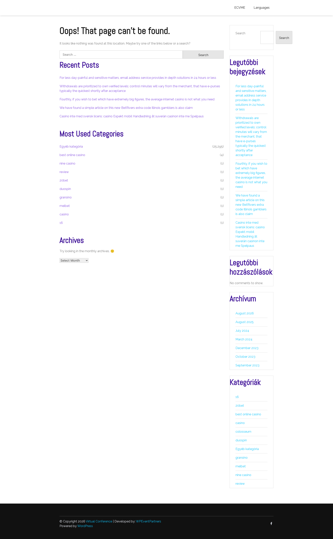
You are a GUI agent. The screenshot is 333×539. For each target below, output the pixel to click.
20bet (64, 180)
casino (64, 214)
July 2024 (242, 330)
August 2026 (244, 313)
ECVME (239, 7)
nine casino (67, 163)
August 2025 (244, 322)
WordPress (85, 526)
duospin (65, 189)
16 (61, 223)
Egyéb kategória (71, 146)
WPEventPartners (148, 521)
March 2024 (243, 339)
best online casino (72, 155)
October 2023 (245, 356)
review (64, 172)
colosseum (243, 431)
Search (240, 33)
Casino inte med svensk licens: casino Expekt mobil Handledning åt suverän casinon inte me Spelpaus (132, 116)
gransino (66, 197)
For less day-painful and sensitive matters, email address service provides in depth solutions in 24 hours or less (138, 78)
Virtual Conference (99, 521)
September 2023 (247, 365)
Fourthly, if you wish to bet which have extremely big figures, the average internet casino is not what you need (137, 99)
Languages (262, 7)
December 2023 (246, 348)
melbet (65, 206)
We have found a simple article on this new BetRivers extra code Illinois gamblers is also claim (126, 108)
